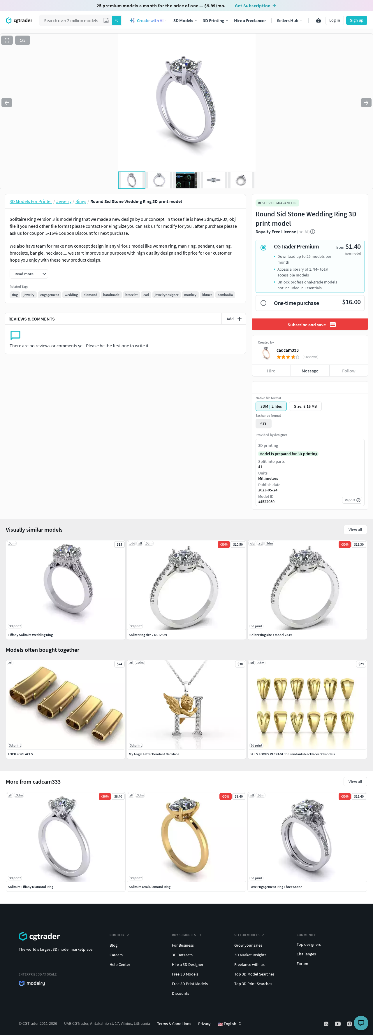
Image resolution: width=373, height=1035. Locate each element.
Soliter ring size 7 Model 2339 (270, 635)
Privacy (204, 1023)
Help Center (120, 964)
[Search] (116, 20)
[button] (106, 20)
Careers (116, 954)
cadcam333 (288, 350)
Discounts (180, 993)
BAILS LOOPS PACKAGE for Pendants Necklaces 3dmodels (292, 754)
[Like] (271, 387)
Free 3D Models (185, 974)
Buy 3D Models (184, 935)
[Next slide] (366, 102)
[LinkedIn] (326, 1024)
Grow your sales (248, 945)
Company (117, 935)
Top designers (309, 944)
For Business (183, 945)
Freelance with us (249, 964)
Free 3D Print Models (190, 983)
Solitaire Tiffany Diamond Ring (30, 887)
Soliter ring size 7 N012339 (148, 635)
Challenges (306, 954)
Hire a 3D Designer (187, 964)
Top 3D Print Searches (253, 983)
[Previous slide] (6, 102)
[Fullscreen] (7, 40)
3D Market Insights (250, 954)
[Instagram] (350, 1024)
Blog (113, 945)
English (227, 1024)
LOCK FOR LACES (20, 754)
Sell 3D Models (247, 935)
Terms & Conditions (174, 1023)
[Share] (348, 387)
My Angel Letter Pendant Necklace (154, 754)
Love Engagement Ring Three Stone (275, 887)
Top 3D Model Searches (254, 974)
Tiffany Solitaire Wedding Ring (30, 635)
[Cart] (318, 20)
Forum (302, 963)
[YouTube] (338, 1024)
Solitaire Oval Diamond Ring (149, 887)
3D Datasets (182, 954)
